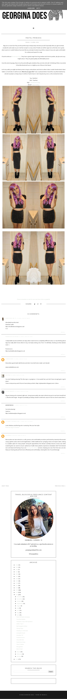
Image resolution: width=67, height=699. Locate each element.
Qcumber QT (19, 635)
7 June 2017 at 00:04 (26, 421)
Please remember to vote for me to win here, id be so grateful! (33, 299)
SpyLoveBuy (36, 84)
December (19, 596)
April (18, 615)
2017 (17, 585)
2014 (17, 592)
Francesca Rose (12, 336)
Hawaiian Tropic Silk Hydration (24, 621)
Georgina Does (29, 694)
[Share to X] (34, 304)
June (18, 610)
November (19, 599)
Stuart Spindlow (12, 421)
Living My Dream (20, 633)
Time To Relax (20, 644)
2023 (17, 572)
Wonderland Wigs (16, 56)
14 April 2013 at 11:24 (20, 405)
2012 (17, 659)
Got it (38, 8)
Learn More (31, 8)
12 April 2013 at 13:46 (21, 391)
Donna (8, 435)
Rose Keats (9, 391)
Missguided (19, 646)
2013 (17, 594)
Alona (7, 375)
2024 (17, 569)
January (19, 656)
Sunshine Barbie (20, 619)
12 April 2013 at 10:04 (26, 336)
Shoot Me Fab (20, 640)
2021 (17, 576)
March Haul (19, 649)
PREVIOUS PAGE (60, 485)
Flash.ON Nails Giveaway (23, 617)
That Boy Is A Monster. (22, 630)
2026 (17, 565)
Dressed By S (10, 318)
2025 (17, 567)
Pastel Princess (20, 637)
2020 (17, 578)
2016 (17, 588)
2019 (17, 581)
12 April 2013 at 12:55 (17, 375)
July (18, 608)
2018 (17, 583)
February (19, 654)
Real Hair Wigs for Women (12, 427)
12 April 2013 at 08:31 (23, 318)
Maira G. (44, 694)
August (19, 606)
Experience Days (20, 642)
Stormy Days (19, 628)
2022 (17, 574)
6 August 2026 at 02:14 (18, 435)
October (19, 601)
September (20, 603)
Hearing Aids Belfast (32, 448)
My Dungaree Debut (21, 626)
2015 (17, 590)
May (18, 612)
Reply (63, 332)
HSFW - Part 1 (19, 624)
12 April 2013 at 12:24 (20, 359)
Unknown (9, 359)
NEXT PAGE (5, 485)
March (18, 652)
